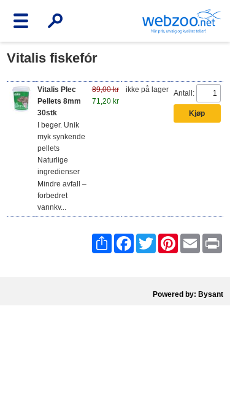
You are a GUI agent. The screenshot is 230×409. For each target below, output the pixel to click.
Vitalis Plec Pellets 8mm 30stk (59, 101)
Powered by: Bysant (188, 294)
